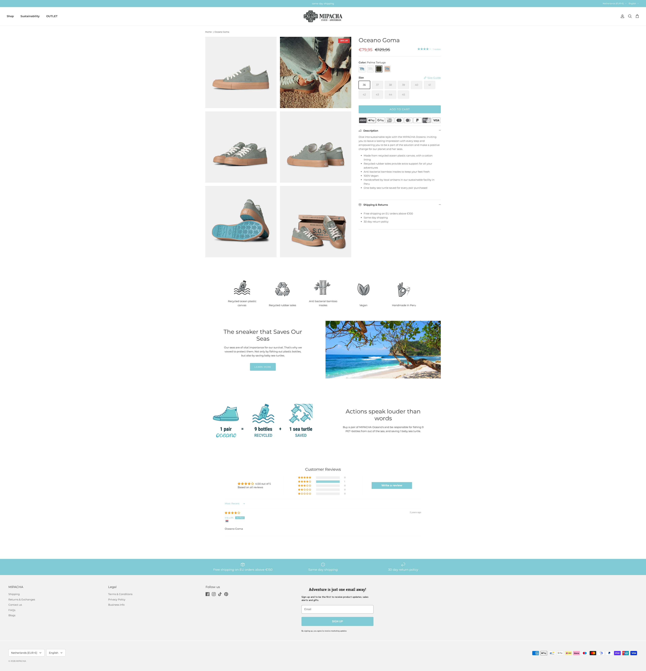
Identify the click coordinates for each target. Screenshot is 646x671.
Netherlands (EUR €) (613, 3)
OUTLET (52, 16)
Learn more (262, 366)
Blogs (11, 615)
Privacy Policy (116, 599)
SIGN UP (337, 621)
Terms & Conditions (120, 594)
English (632, 3)
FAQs (11, 610)
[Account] (621, 16)
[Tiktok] (220, 594)
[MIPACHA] (323, 16)
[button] (305, 481)
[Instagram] (214, 594)
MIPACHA (21, 661)
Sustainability (30, 16)
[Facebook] (207, 594)
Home (208, 32)
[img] (232, 512)
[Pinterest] (226, 594)
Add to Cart (400, 109)
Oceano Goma (221, 32)
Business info (116, 604)
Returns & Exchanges (21, 599)
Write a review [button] (391, 485)
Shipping (14, 594)
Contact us (15, 604)
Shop (10, 16)
